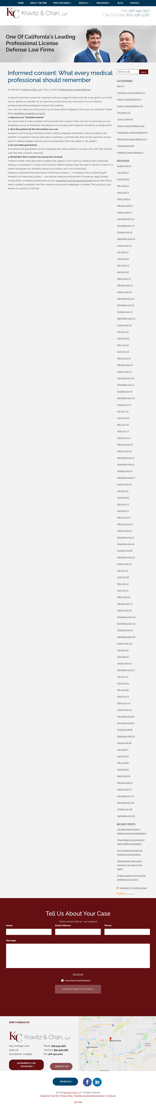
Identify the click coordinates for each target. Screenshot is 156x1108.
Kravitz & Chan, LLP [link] (32, 89)
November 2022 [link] (124, 464)
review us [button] (65, 1081)
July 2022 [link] (121, 491)
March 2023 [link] (122, 438)
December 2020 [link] (124, 617)
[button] (87, 1082)
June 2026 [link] (121, 179)
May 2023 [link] (121, 425)
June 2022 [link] (121, 497)
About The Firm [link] (38, 3)
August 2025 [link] (123, 245)
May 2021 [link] (121, 584)
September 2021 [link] (124, 557)
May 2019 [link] (121, 690)
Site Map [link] (55, 1096)
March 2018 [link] (122, 776)
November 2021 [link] (124, 544)
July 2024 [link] (121, 332)
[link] (36, 17)
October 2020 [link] (123, 630)
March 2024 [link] (122, 358)
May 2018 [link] (121, 763)
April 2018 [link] (121, 769)
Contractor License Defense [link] (129, 93)
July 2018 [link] (121, 750)
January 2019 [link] (123, 710)
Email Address (63, 925)
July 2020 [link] (121, 650)
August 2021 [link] (122, 564)
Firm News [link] (122, 113)
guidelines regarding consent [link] (29, 113)
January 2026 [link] (123, 212)
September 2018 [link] (124, 736)
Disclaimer (78, 974)
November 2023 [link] (124, 385)
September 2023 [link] (124, 398)
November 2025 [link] (124, 226)
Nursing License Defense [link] (128, 126)
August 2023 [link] (123, 405)
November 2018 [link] (124, 723)
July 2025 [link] (121, 252)
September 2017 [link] (124, 816)
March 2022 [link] (122, 517)
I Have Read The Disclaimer (78, 981)
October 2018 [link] (123, 730)
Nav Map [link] (78, 1102)
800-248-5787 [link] (138, 15)
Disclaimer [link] (45, 1096)
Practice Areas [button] (61, 3)
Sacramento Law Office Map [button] (26, 1065)
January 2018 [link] (123, 789)
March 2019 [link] (122, 703)
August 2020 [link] (123, 643)
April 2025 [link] (121, 272)
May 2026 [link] (121, 186)
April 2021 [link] (121, 590)
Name (9, 925)
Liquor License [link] (123, 119)
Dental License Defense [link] (128, 99)
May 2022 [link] (121, 504)
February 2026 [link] (123, 206)
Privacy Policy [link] (67, 1096)
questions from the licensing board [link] (74, 180)
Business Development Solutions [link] (89, 1096)
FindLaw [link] (112, 1096)
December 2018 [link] (124, 716)
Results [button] (83, 3)
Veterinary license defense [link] (129, 152)
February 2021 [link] (123, 604)
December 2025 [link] (124, 219)
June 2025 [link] (121, 259)
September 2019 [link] (124, 670)
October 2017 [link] (123, 809)
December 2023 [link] (124, 378)
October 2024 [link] (123, 312)
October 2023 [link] (123, 391)
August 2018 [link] (122, 743)
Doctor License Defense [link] (128, 106)
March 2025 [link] (122, 279)
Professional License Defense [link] (74, 89)
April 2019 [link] (121, 696)
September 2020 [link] (124, 637)
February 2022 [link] (123, 524)
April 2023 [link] (121, 431)
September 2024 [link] (124, 318)
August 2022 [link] (123, 484)
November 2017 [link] (124, 803)
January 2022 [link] (123, 531)
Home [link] (21, 3)
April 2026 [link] (121, 192)
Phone (107, 925)
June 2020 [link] (121, 657)
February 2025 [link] (123, 285)
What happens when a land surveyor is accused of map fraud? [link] (129, 865)
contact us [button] (61, 1066)
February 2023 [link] (123, 444)
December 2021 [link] (124, 537)
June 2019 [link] (121, 683)
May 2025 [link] (121, 265)
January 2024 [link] (123, 371)
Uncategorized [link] (123, 146)
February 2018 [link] (123, 783)
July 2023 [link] (121, 411)
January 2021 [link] (123, 610)
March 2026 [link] (122, 199)
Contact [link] (134, 3)
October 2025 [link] (123, 232)
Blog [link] (120, 3)
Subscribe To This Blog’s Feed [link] (133, 888)
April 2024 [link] (121, 351)
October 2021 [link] (123, 550)
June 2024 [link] (121, 338)
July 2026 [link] (121, 172)
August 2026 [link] (123, 166)
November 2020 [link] (124, 623)
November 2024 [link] (124, 305)
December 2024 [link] (124, 298)
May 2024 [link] (121, 345)
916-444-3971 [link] (139, 10)
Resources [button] (103, 3)
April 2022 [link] (121, 511)
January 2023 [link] (123, 451)
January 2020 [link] (123, 663)
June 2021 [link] (121, 577)
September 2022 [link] (124, 478)
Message (11, 940)
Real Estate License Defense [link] (130, 139)
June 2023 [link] (121, 418)
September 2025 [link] (124, 239)
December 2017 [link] (124, 796)
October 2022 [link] (123, 471)
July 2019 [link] (121, 676)
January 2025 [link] (123, 292)
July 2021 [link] (121, 570)
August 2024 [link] (123, 325)
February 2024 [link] (123, 365)
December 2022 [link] (124, 458)
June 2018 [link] (121, 756)
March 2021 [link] (122, 597)
